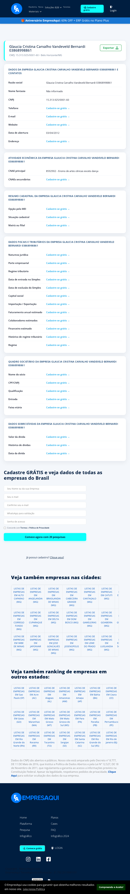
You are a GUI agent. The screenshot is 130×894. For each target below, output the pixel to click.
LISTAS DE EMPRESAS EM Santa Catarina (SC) (79, 739)
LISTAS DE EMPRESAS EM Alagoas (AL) (49, 694)
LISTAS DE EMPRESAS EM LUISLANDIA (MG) (106, 643)
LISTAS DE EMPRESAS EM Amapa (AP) (79, 694)
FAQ (53, 830)
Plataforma (33, 7)
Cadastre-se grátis (56, 108)
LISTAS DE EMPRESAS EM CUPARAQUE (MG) (35, 619)
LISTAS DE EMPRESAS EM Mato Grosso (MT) (49, 718)
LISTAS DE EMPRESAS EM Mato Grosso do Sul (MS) (64, 718)
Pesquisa (25, 830)
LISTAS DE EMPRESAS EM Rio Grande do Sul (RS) (95, 739)
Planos (40, 7)
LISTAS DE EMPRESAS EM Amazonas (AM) (64, 694)
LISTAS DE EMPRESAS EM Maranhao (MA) (34, 718)
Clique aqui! (57, 557)
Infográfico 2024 (60, 836)
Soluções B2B (52, 7)
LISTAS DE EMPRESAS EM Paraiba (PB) (95, 718)
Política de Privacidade (39, 527)
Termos (23, 527)
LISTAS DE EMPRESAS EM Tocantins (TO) (49, 739)
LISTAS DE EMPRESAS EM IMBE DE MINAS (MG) (19, 643)
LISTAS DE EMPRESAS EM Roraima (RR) (34, 739)
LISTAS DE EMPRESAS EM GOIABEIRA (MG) (106, 619)
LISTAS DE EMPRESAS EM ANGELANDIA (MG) (35, 595)
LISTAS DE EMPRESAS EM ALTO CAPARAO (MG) (19, 595)
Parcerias (66, 7)
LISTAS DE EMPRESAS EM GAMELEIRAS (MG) (89, 619)
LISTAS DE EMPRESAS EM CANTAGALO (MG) (89, 595)
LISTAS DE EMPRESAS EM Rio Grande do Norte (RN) (19, 739)
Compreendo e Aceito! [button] (111, 887)
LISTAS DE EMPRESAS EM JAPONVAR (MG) (35, 643)
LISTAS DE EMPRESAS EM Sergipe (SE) (64, 739)
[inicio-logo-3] (16, 8)
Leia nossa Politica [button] (34, 889)
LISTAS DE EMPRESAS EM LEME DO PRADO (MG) (89, 643)
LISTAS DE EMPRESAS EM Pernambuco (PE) (111, 718)
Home (23, 817)
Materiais (34, 11)
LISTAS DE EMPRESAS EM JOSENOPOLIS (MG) (72, 643)
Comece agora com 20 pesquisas (45, 537)
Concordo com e (28, 528)
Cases (54, 823)
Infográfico (26, 836)
